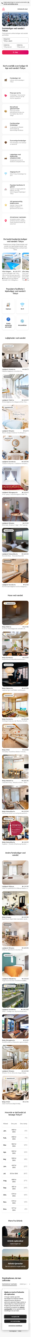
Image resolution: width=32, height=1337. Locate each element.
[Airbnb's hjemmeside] (3, 9)
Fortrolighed (12, 1331)
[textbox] (9, 47)
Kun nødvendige (15, 1321)
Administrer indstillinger (15, 1325)
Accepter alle (15, 1316)
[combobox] (15, 41)
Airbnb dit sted (22, 9)
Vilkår (19, 1331)
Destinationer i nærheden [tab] (9, 1284)
